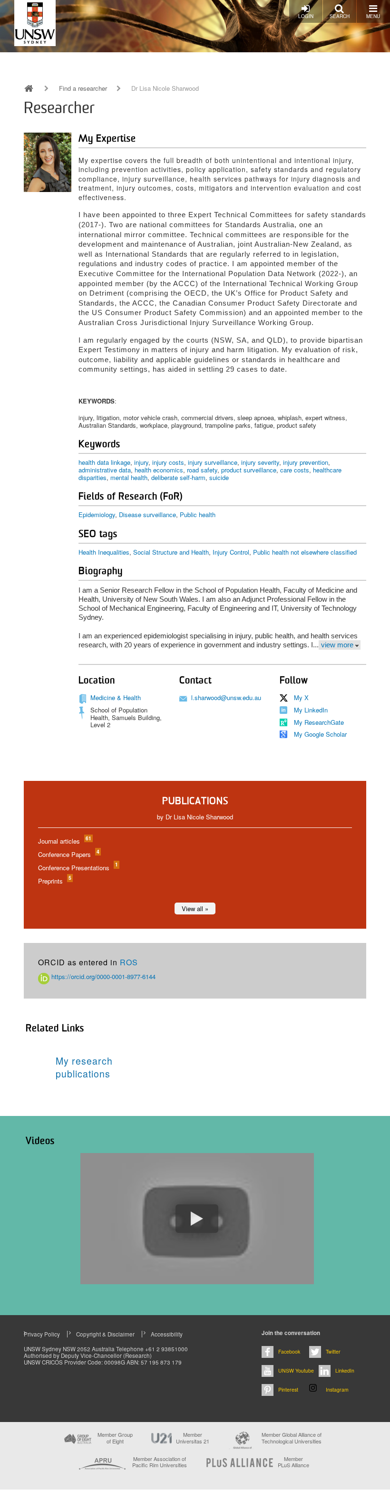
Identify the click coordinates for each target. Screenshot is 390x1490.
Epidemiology (96, 514)
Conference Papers (68, 854)
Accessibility (167, 1334)
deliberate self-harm (178, 477)
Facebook (289, 1351)
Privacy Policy (42, 1334)
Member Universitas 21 (192, 1438)
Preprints (54, 880)
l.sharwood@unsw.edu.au (226, 697)
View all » (195, 908)
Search (340, 16)
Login (305, 16)
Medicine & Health (115, 697)
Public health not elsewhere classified (305, 552)
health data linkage (104, 462)
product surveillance (248, 469)
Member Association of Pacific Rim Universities (159, 1462)
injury (141, 462)
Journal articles (64, 841)
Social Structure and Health (171, 552)
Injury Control (231, 552)
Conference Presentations (77, 867)
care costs (294, 469)
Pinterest (288, 1389)
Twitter (333, 1351)
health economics (159, 469)
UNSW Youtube (296, 1370)
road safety (202, 469)
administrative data (104, 469)
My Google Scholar (320, 734)
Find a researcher (83, 88)
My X (301, 697)
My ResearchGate (319, 722)
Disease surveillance (147, 514)
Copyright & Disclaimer (105, 1334)
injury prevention (305, 462)
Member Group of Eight (115, 1438)
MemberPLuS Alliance (293, 1462)
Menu (373, 16)
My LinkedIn (311, 709)
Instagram (337, 1389)
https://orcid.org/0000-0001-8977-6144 (102, 976)
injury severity (260, 462)
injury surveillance (212, 462)
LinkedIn (344, 1370)
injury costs (168, 462)
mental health (128, 477)
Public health (197, 514)
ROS (129, 962)
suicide (219, 477)
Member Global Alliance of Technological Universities (292, 1438)
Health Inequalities (103, 552)
